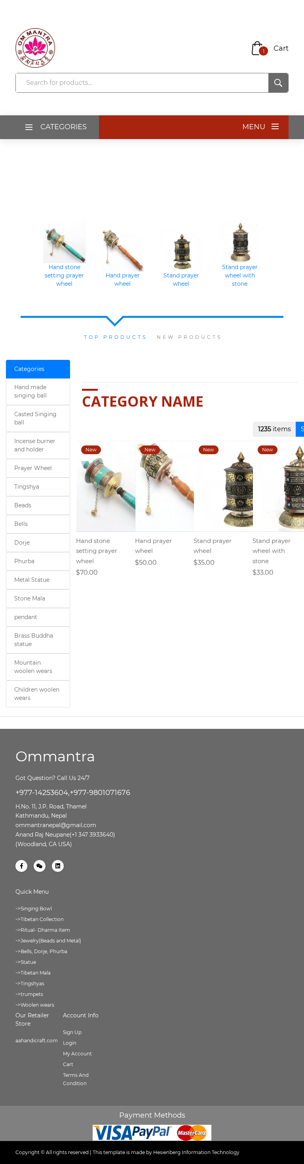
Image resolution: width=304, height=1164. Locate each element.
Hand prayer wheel (123, 279)
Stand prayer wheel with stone (239, 275)
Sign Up (72, 1032)
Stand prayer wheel (181, 279)
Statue (28, 962)
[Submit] (278, 82)
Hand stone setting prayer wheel (64, 275)
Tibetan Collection (42, 919)
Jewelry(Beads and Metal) (51, 941)
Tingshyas (32, 983)
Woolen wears (37, 1005)
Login (69, 1043)
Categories (29, 369)
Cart (281, 48)
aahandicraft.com (36, 1041)
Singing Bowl (36, 909)
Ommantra (55, 756)
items (274, 429)
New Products (189, 337)
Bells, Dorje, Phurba (44, 951)
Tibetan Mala (36, 973)
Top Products (115, 337)
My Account (77, 1054)
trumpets (32, 994)
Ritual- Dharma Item (45, 930)
